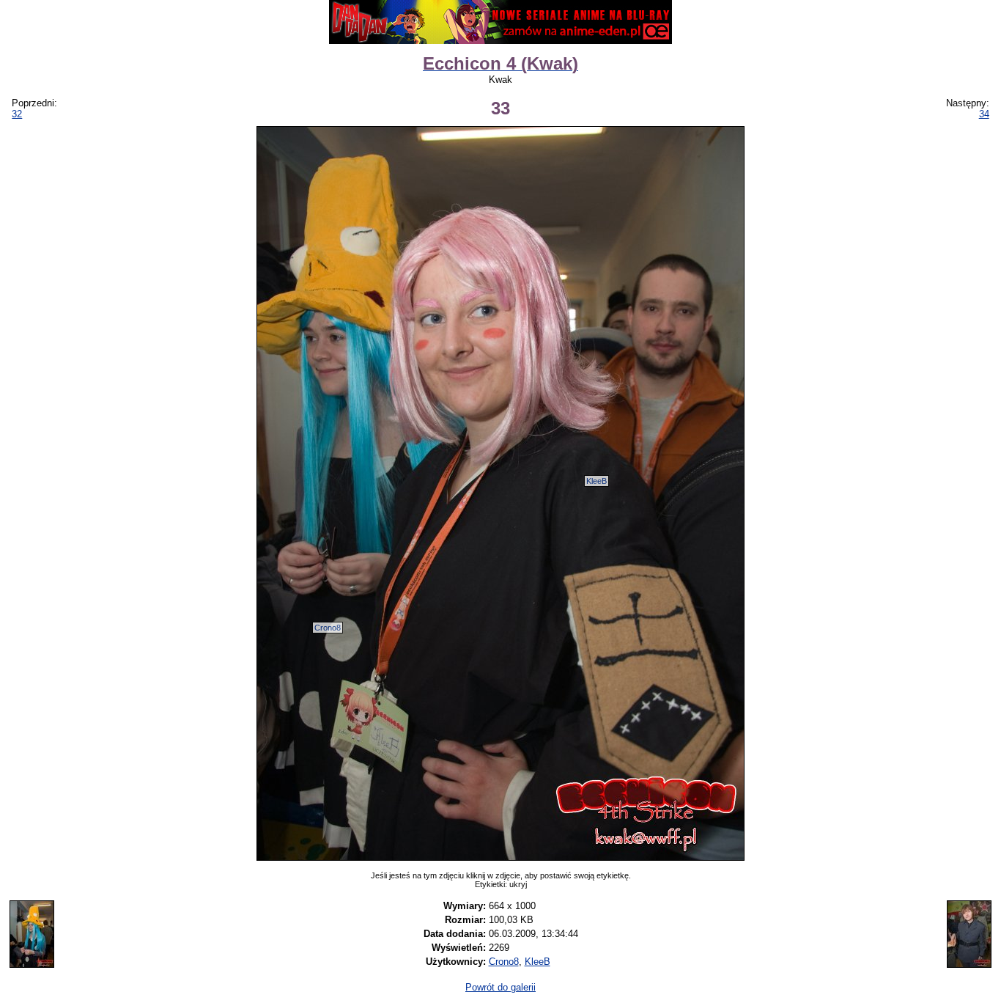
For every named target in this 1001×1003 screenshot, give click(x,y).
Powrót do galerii (500, 987)
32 (17, 114)
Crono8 (327, 627)
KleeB (596, 481)
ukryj (518, 884)
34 (984, 114)
